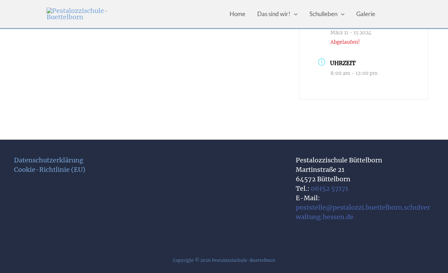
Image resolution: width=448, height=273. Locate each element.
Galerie (365, 14)
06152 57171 (329, 188)
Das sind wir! (273, 14)
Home (237, 14)
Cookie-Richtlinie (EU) (49, 170)
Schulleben (323, 14)
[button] (294, 14)
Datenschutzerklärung (48, 160)
